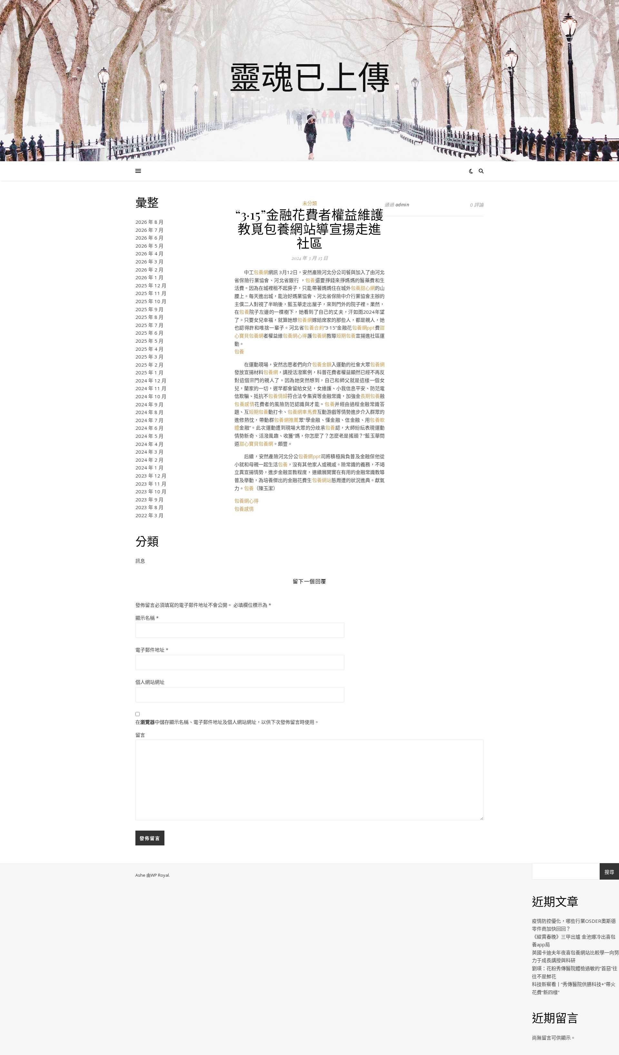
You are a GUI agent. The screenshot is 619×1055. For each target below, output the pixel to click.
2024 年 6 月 (149, 428)
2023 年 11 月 (150, 483)
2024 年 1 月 (149, 467)
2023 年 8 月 (149, 507)
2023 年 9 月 (149, 499)
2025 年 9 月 (149, 309)
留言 (140, 735)
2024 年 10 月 (150, 396)
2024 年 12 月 (150, 380)
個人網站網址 (149, 682)
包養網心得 (295, 335)
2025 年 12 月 (150, 285)
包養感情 (244, 404)
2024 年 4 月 (149, 444)
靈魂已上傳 (309, 77)
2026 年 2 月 (149, 269)
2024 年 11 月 (150, 388)
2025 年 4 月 (149, 349)
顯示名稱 (147, 618)
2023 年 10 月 (150, 491)
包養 (310, 280)
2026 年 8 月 (149, 222)
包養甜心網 (363, 288)
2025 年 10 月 (150, 301)
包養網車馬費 (302, 412)
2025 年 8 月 (149, 317)
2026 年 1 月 (149, 277)
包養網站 (321, 480)
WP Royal (160, 875)
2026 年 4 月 (149, 253)
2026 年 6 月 (149, 237)
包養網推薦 (286, 420)
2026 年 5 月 (149, 245)
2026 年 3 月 (149, 261)
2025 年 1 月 (149, 372)
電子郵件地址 (151, 649)
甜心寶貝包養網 (256, 443)
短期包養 (346, 335)
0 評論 (477, 205)
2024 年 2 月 (149, 460)
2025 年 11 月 (150, 293)
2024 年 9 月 (149, 404)
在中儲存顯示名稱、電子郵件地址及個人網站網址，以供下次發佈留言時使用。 (227, 722)
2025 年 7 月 (149, 325)
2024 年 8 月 (149, 412)
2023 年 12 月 (150, 475)
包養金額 (321, 364)
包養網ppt (363, 327)
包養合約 (314, 327)
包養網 (261, 272)
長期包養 (370, 396)
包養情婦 (278, 396)
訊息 (140, 560)
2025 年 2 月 (149, 364)
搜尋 (609, 872)
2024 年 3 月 (149, 452)
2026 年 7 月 (149, 230)
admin (402, 205)
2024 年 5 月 (149, 436)
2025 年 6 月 (149, 333)
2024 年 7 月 (149, 420)
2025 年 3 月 (149, 356)
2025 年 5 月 (149, 341)
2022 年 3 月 (149, 515)
